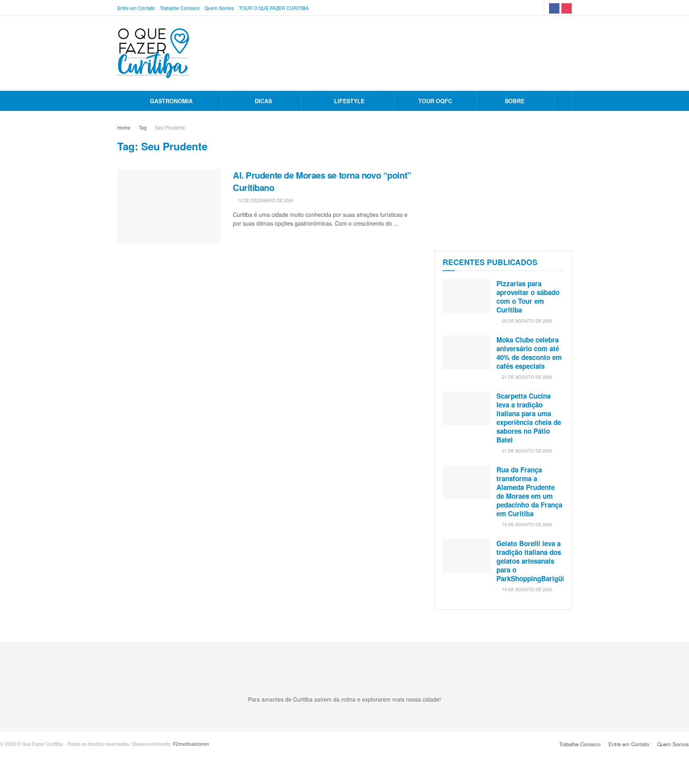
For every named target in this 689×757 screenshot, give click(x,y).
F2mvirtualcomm (191, 743)
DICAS (263, 101)
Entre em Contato (136, 7)
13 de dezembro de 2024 (264, 200)
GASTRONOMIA (171, 101)
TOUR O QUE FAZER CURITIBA (274, 7)
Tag (143, 127)
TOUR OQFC (435, 101)
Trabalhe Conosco (180, 7)
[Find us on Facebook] (554, 8)
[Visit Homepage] (153, 53)
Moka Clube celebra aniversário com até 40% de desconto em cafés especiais (529, 353)
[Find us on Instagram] (566, 8)
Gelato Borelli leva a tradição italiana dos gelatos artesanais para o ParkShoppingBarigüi (530, 561)
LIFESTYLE (349, 101)
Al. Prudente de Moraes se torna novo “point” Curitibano (322, 181)
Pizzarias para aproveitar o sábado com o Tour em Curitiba (527, 297)
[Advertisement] (503, 179)
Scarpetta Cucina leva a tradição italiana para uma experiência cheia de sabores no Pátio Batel (528, 417)
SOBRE (514, 101)
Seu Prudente (170, 127)
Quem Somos (219, 7)
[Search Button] (563, 101)
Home (123, 127)
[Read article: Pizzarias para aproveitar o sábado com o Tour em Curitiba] (466, 296)
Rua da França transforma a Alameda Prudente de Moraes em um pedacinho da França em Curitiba (529, 491)
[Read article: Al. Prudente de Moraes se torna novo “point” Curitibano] (169, 206)
